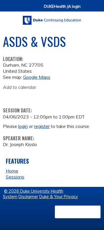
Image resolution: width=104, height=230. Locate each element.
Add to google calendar (9, 96)
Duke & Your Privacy (58, 196)
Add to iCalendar (35, 95)
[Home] (52, 18)
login (23, 126)
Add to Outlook (49, 96)
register (42, 126)
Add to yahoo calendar (22, 96)
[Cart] (87, 9)
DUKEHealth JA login (62, 6)
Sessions (15, 177)
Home (12, 171)
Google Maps (36, 77)
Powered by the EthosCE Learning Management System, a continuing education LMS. (77, 212)
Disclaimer (28, 196)
